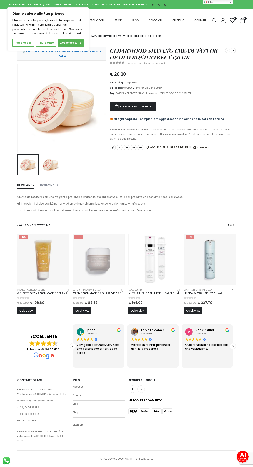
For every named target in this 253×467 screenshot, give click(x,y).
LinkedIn (127, 147)
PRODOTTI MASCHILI (137, 93)
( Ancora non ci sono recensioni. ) (146, 63)
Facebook (113, 147)
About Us (78, 387)
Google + (134, 147)
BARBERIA (121, 93)
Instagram (141, 389)
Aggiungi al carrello (135, 106)
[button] (214, 20)
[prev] (227, 50)
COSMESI (128, 87)
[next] (233, 50)
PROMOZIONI (97, 20)
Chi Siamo (178, 20)
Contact (77, 395)
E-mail (140, 147)
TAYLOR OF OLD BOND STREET (175, 93)
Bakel (131, 290)
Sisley (42, 290)
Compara (203, 147)
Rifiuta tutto (46, 43)
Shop (76, 412)
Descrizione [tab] (25, 185)
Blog (135, 20)
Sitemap (78, 424)
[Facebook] (152, 4)
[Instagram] (159, 4)
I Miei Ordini (128, 4)
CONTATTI (200, 20)
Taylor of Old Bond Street (148, 87)
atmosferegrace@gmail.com (35, 400)
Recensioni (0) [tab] (50, 185)
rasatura (154, 93)
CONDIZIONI (155, 20)
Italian (210, 2)
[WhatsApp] (165, 4)
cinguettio (120, 147)
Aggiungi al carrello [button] (62, 240)
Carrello (141, 4)
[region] (48, 29)
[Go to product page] (154, 259)
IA (152, 459)
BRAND (118, 20)
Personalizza (23, 43)
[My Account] (223, 20)
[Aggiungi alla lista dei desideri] (67, 290)
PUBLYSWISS (110, 459)
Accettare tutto (70, 43)
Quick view (26, 310)
